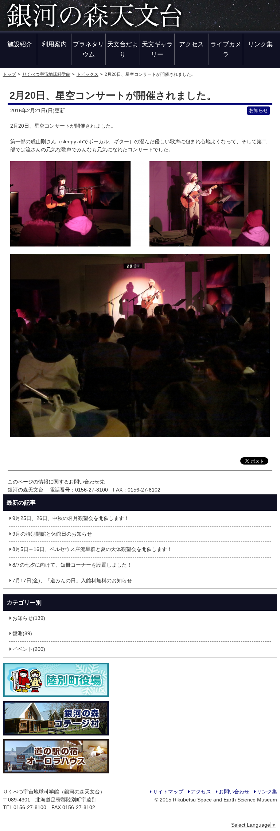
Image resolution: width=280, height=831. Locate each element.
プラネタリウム (88, 49)
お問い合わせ (234, 792)
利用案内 (54, 44)
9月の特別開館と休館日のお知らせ (52, 534)
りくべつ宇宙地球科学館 (46, 74)
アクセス (191, 44)
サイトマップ (168, 792)
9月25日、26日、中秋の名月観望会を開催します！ (70, 518)
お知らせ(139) (28, 618)
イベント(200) (28, 649)
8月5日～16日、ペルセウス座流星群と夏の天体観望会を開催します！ (92, 549)
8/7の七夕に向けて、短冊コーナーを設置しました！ (72, 565)
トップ (9, 74)
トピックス (87, 74)
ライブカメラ (225, 49)
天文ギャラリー (157, 49)
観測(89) (22, 633)
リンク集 (260, 44)
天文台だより (122, 49)
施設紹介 (19, 44)
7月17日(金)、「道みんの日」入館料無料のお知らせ (72, 580)
